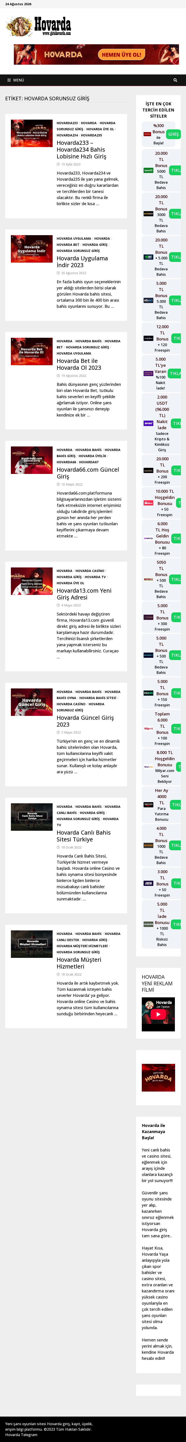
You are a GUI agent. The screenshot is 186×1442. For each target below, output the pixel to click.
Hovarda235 (91, 135)
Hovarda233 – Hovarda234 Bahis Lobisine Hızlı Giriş (81, 149)
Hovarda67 (88, 462)
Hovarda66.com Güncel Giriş (88, 473)
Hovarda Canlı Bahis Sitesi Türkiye (84, 835)
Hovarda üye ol (100, 129)
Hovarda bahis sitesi (97, 698)
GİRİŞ (173, 134)
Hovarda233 (67, 123)
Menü (18, 80)
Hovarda (89, 123)
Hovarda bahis (89, 341)
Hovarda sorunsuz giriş (78, 251)
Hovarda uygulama (74, 238)
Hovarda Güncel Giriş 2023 (85, 721)
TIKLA (177, 170)
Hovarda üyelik (92, 456)
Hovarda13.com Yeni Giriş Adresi (84, 594)
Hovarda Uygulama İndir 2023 (82, 261)
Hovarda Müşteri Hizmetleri (82, 946)
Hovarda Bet (68, 244)
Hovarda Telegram (21, 1434)
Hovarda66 (66, 462)
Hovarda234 (67, 135)
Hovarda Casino (90, 571)
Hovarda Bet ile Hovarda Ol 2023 (79, 364)
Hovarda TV (95, 577)
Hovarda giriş (95, 244)
